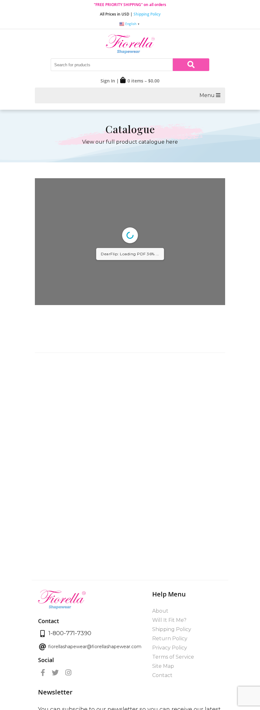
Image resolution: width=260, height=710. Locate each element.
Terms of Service (173, 657)
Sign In (108, 81)
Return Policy (169, 638)
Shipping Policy (146, 14)
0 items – (143, 81)
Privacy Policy (169, 648)
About (160, 611)
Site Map (163, 666)
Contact (162, 675)
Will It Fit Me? (169, 620)
